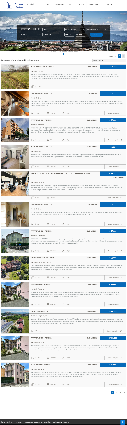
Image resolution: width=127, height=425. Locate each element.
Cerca (95, 35)
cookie (35, 422)
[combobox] (74, 29)
